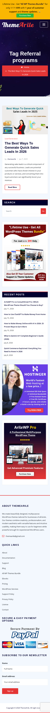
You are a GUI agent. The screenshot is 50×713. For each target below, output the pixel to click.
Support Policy (8, 594)
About (4, 552)
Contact (5, 609)
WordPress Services (10, 589)
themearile (10, 159)
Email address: (8, 676)
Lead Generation (11, 138)
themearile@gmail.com (15, 536)
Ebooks (5, 578)
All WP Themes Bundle (11, 573)
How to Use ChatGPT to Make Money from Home (25, 314)
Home (26, 67)
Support (5, 563)
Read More (12, 187)
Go (43, 211)
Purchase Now (25, 15)
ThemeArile (24, 708)
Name (5, 663)
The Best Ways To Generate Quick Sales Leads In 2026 (22, 147)
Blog (4, 568)
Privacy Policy (7, 599)
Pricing (5, 583)
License (5, 604)
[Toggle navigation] (44, 24)
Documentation (8, 558)
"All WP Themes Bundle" (32, 4)
